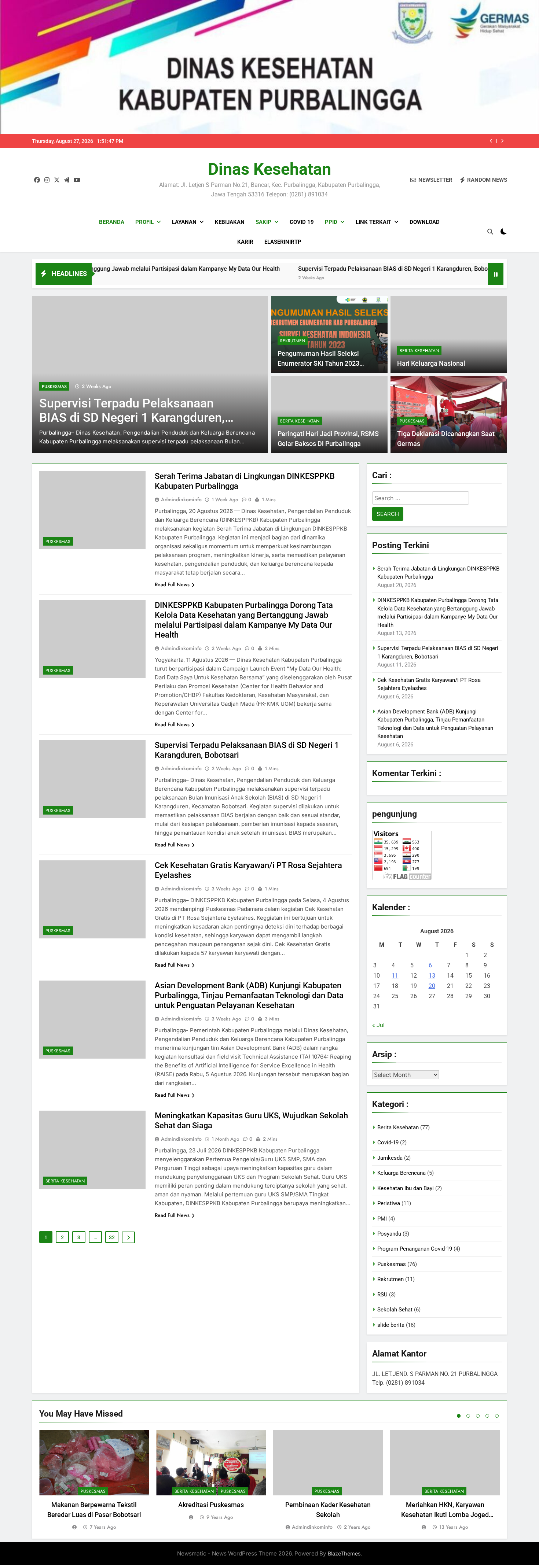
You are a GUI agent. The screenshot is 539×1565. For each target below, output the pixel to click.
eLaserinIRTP (282, 242)
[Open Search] (490, 232)
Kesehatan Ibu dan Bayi (405, 1188)
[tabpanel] (94, 1480)
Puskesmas (54, 386)
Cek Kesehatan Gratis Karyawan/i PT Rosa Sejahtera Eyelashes (131, 410)
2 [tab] (468, 1416)
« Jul (378, 1025)
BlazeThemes (344, 1553)
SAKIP (263, 222)
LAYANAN (184, 222)
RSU (382, 1294)
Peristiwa (388, 1203)
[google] (67, 180)
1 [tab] (459, 1416)
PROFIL (144, 222)
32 (112, 1237)
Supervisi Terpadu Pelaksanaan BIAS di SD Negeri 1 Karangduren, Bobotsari (329, 268)
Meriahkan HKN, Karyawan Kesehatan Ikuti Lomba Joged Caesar (445, 1514)
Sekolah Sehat (394, 1309)
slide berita (390, 1325)
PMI (382, 1218)
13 (432, 975)
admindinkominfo (181, 499)
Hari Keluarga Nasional (431, 363)
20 (432, 985)
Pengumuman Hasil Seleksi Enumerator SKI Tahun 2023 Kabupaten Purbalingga (318, 363)
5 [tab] (497, 1416)
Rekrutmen (292, 340)
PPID (331, 222)
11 (395, 975)
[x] (57, 180)
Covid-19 (388, 1142)
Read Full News (172, 584)
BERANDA (111, 222)
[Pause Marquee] (495, 274)
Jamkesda (390, 1158)
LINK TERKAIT (373, 222)
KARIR (245, 242)
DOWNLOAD (425, 222)
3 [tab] (478, 1416)
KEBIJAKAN (230, 222)
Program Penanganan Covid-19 (414, 1248)
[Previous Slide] (491, 141)
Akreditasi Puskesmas (211, 1505)
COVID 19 (302, 222)
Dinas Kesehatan (269, 169)
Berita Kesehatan (419, 350)
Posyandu (389, 1233)
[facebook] (37, 180)
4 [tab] (487, 1416)
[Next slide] (502, 141)
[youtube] (77, 180)
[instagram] (47, 180)
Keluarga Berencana (401, 1173)
